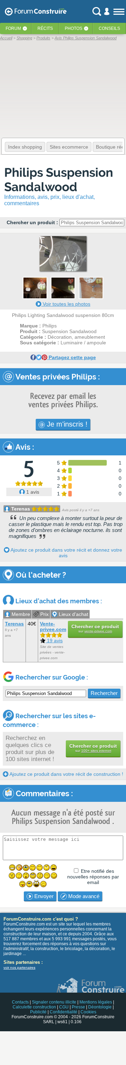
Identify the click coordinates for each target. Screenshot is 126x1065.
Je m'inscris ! (66, 424)
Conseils (109, 28)
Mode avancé (83, 896)
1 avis (32, 492)
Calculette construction (34, 1007)
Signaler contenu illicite (54, 1002)
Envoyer (43, 896)
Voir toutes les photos (65, 304)
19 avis (54, 640)
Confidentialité (63, 1011)
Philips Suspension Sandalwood (58, 179)
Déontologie (100, 1007)
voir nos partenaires (19, 967)
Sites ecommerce (69, 147)
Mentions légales (95, 1002)
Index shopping (25, 147)
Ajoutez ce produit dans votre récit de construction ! (65, 774)
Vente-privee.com (53, 626)
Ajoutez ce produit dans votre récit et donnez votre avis (65, 552)
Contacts (20, 1002)
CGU (64, 1007)
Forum (13, 28)
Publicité (38, 1011)
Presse (78, 1007)
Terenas (20, 509)
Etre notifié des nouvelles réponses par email (93, 876)
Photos (73, 28)
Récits (45, 28)
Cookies (88, 1011)
